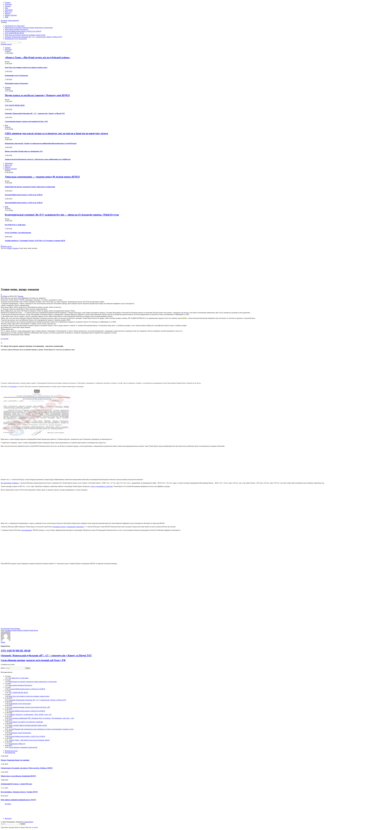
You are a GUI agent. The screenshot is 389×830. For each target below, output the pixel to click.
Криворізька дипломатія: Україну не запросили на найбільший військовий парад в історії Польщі (40, 143)
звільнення (13, 386)
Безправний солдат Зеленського (16, 38)
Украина (8, 6)
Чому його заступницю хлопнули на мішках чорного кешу (25, 35)
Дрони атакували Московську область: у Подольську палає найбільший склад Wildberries (38, 159)
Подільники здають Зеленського (16, 83)
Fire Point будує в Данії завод (15, 26)
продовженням (26, 530)
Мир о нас (8, 11)
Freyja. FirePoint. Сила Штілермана (18, 232)
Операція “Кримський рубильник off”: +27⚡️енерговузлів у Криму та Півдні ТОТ (33, 37)
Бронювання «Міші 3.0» (17, 744)
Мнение (7, 13)
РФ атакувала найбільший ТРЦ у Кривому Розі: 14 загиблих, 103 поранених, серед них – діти (41, 718)
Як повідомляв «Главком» (10, 483)
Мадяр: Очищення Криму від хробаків (15, 760)
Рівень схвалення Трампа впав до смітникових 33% (24, 151)
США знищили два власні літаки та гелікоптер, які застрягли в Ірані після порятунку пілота (56, 133)
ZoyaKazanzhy (6, 628)
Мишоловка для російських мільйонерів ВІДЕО (18, 776)
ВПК (6, 17)
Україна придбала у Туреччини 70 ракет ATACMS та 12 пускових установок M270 (35, 240)
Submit (23, 824)
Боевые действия (11, 15)
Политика (8, 4)
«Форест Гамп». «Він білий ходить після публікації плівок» (37, 57)
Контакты (8, 818)
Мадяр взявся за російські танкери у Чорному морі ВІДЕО (37, 95)
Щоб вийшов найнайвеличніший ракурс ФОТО (18, 800)
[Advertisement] (61, 366)
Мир (6, 8)
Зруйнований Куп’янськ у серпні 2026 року (16, 784)
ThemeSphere (28, 822)
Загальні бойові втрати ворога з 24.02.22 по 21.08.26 (27, 736)
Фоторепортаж (10, 752)
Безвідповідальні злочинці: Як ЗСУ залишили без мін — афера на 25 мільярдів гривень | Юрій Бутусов (62, 214)
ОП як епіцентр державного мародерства (23, 747)
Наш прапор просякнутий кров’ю (16, 29)
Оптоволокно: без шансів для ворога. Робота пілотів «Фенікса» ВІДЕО (27, 768)
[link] (5, 338)
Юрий (5, 296)
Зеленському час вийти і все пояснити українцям (26, 722)
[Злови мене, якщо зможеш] (37, 284)
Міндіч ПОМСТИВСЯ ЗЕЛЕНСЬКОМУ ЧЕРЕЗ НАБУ (28, 725)
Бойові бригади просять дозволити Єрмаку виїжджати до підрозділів (29, 27)
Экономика (9, 10)
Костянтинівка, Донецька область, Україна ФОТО (19, 792)
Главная (7, 2)
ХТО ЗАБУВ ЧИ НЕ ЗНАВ (14, 33)
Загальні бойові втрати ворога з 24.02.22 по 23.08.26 (23, 31)
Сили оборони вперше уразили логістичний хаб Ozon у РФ (26, 121)
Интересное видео (11, 751)
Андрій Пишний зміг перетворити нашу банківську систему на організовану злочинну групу (41, 729)
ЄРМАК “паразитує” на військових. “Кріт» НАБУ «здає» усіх (30, 714)
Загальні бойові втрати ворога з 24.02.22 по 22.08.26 (23, 203)
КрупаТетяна (15, 628)
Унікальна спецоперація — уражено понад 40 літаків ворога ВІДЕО (42, 176)
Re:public (8, 804)
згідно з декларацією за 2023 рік (101, 486)
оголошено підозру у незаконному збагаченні (68, 527)
